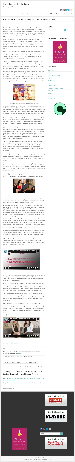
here (43, 346)
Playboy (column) (29, 356)
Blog (57, 13)
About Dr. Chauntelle (27, 13)
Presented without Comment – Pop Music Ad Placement (20, 362)
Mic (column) (51, 80)
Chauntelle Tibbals (9, 356)
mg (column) (51, 78)
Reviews (50, 93)
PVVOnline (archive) (53, 90)
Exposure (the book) (40, 13)
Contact (70, 13)
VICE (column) (51, 98)
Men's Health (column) (54, 75)
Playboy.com (14, 343)
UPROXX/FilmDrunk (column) (56, 96)
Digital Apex (51, 72)
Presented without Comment (55, 88)
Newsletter (63, 13)
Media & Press (50, 13)
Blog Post (50, 70)
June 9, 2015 (19, 356)
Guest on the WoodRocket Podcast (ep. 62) (32, 367)
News (49, 83)
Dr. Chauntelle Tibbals (16, 4)
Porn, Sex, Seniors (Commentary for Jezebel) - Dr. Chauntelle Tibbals (26, 383)
